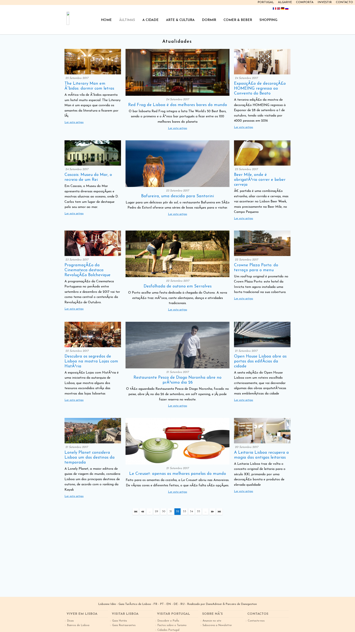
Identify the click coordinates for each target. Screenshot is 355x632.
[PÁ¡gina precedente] (142, 511)
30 (163, 511)
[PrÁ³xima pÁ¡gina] (212, 511)
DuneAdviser (214, 604)
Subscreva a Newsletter (217, 625)
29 (156, 511)
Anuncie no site (212, 620)
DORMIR (209, 20)
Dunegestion (249, 604)
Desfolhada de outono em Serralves (178, 286)
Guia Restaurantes (124, 625)
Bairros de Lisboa (78, 625)
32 (177, 511)
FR (155, 604)
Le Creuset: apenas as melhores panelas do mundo (177, 474)
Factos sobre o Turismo (172, 625)
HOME (106, 20)
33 (184, 511)
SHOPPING (268, 20)
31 (170, 511)
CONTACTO (344, 2)
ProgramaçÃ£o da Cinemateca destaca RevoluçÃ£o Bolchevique (88, 270)
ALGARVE (285, 2)
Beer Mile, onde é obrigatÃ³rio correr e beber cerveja (260, 180)
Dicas (70, 620)
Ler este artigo (74, 122)
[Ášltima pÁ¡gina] (219, 511)
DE (176, 604)
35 (198, 511)
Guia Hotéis (119, 620)
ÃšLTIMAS (127, 20)
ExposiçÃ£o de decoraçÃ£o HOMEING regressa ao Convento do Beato (260, 89)
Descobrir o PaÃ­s (168, 620)
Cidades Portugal (168, 630)
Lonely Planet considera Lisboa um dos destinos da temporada (90, 458)
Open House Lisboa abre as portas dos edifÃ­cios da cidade (260, 361)
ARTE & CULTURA (180, 20)
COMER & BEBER (238, 20)
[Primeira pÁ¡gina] (135, 511)
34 (191, 511)
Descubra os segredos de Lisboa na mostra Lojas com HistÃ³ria (91, 361)
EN (168, 604)
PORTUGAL (266, 2)
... (150, 511)
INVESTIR (325, 2)
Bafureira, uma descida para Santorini (177, 196)
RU (182, 604)
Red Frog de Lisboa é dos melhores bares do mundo (177, 105)
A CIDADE (150, 20)
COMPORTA (305, 2)
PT (162, 604)
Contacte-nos (256, 620)
